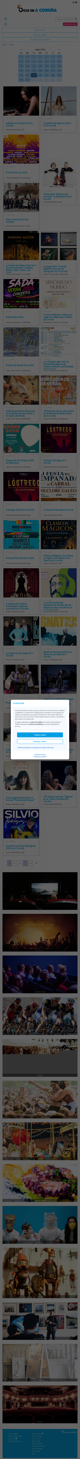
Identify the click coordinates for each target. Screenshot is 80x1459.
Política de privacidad (40, 756)
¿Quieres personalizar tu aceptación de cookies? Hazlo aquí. (35, 747)
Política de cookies (40, 754)
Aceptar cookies (40, 735)
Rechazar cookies (40, 741)
